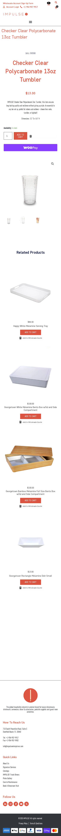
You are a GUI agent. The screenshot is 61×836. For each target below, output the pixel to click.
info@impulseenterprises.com (13, 746)
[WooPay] (30, 147)
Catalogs (6, 770)
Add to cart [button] (30, 332)
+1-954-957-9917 (12, 737)
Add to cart (20, 135)
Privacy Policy (23, 823)
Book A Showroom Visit (11, 785)
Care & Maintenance (10, 782)
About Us (6, 763)
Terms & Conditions (36, 823)
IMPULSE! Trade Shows (11, 774)
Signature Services (9, 767)
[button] (56, 2)
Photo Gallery (7, 778)
